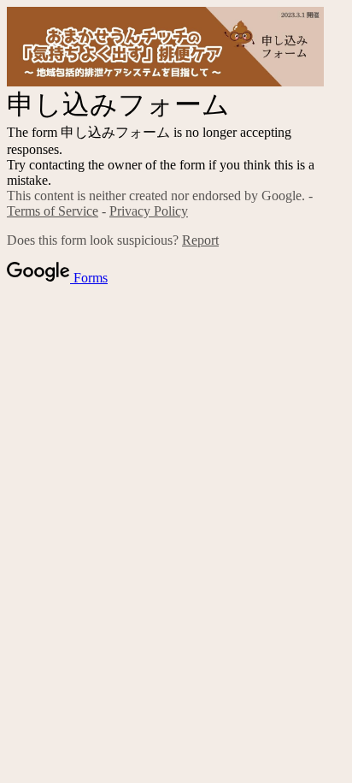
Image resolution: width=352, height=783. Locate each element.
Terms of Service (52, 211)
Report (200, 240)
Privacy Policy (148, 211)
